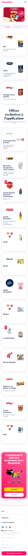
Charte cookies (5, 544)
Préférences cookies (6, 547)
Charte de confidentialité (7, 537)
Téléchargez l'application (14, 553)
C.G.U (3, 541)
